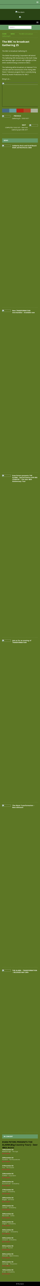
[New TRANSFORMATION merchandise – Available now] (6, 390)
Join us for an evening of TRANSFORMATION (21, 641)
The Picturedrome (14, 1159)
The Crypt (15, 1151)
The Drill (10, 1248)
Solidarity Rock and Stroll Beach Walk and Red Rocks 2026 (24, 147)
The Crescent (10, 1167)
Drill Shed (11, 1199)
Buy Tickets (6, 1153)
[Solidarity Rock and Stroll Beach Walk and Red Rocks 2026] (6, 225)
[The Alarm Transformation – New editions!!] (6, 885)
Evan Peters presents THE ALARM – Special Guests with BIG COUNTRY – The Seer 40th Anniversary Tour (24, 478)
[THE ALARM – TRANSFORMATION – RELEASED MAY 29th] (6, 1049)
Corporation (12, 1175)
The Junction (13, 1264)
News (6, 140)
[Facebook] (16, 7)
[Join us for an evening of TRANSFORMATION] (6, 720)
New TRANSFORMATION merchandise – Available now (23, 312)
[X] (20, 7)
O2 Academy (15, 1183)
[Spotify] (24, 7)
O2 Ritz (12, 1215)
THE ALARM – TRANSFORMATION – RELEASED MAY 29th (24, 971)
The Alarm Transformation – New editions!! (23, 806)
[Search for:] (20, 27)
